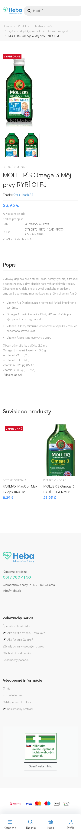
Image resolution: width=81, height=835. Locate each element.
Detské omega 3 (57, 31)
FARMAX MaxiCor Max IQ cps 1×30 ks (20, 489)
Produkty (23, 26)
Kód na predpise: (13, 219)
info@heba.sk (12, 590)
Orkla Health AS (23, 195)
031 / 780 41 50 (17, 577)
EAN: (6, 224)
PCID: (6, 232)
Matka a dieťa (43, 26)
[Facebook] (3, 598)
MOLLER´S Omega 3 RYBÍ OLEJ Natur (58, 489)
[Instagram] (8, 598)
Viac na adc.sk (13, 375)
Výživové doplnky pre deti (24, 31)
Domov (7, 26)
